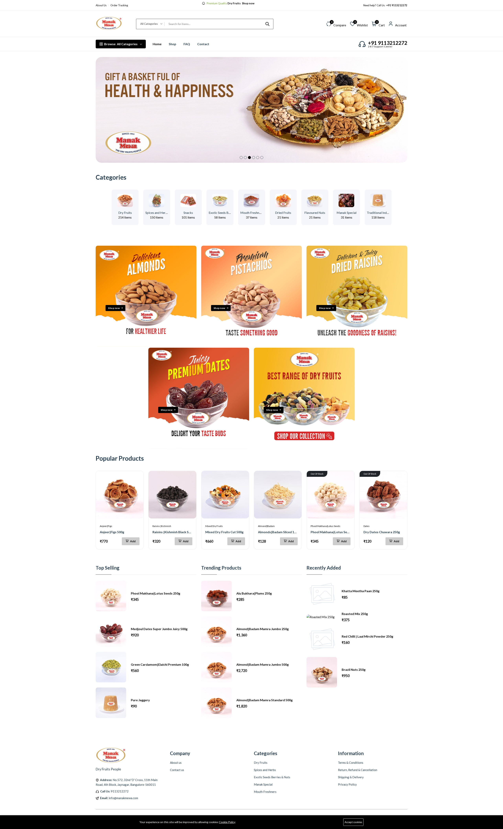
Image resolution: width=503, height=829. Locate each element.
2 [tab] (245, 157)
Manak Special (346, 212)
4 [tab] (253, 157)
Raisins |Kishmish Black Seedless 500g (179, 532)
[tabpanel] (251, 110)
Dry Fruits (125, 212)
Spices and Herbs (157, 212)
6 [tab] (261, 157)
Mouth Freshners (251, 212)
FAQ (187, 44)
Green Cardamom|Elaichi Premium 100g (160, 664)
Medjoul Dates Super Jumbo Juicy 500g (159, 629)
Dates (366, 526)
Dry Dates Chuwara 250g (381, 532)
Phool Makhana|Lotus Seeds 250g (335, 532)
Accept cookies (353, 822)
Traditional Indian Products (385, 212)
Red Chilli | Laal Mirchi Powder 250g (367, 636)
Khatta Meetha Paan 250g (360, 591)
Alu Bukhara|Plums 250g (254, 593)
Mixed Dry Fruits (214, 526)
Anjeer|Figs (106, 526)
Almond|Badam (266, 526)
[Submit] (267, 24)
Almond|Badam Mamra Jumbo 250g (262, 629)
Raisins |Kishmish (161, 526)
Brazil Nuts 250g (353, 669)
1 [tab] (241, 157)
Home (157, 44)
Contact (203, 44)
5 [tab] (257, 157)
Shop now (114, 307)
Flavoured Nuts (314, 212)
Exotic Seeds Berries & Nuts (227, 212)
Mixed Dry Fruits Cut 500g (224, 532)
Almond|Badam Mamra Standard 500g (264, 700)
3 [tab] (249, 157)
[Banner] (146, 345)
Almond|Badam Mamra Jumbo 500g (262, 664)
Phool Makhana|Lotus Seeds (325, 526)
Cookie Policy (227, 822)
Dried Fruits (283, 212)
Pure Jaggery (140, 700)
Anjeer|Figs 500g (112, 532)
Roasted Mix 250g (355, 614)
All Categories (121, 44)
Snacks (188, 212)
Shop (172, 44)
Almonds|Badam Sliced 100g (278, 532)
